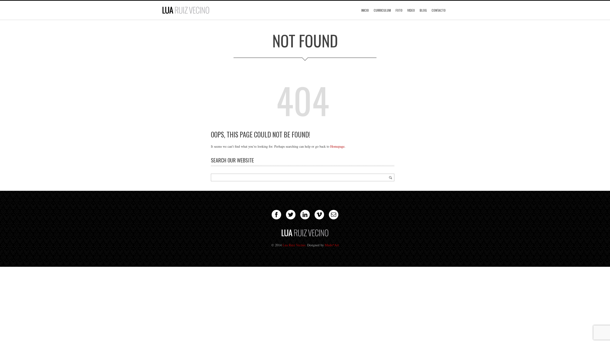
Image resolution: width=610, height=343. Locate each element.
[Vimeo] (319, 214)
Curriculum (382, 10)
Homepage (337, 146)
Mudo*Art (332, 245)
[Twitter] (290, 214)
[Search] (390, 177)
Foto (399, 10)
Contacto (439, 10)
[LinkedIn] (305, 214)
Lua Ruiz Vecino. (294, 245)
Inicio (365, 10)
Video (411, 10)
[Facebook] (276, 214)
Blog (423, 10)
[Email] (333, 214)
